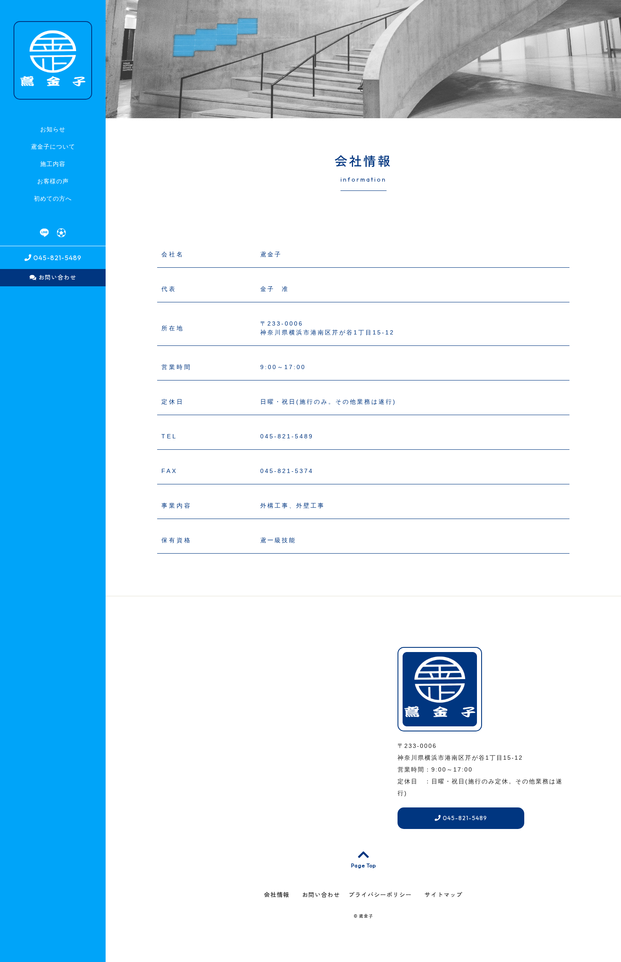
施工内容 (52, 163)
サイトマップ (444, 895)
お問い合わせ (56, 277)
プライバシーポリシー (380, 895)
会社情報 (276, 895)
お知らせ (52, 129)
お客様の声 (53, 181)
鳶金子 (366, 916)
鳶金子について (53, 146)
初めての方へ (53, 198)
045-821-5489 (57, 257)
